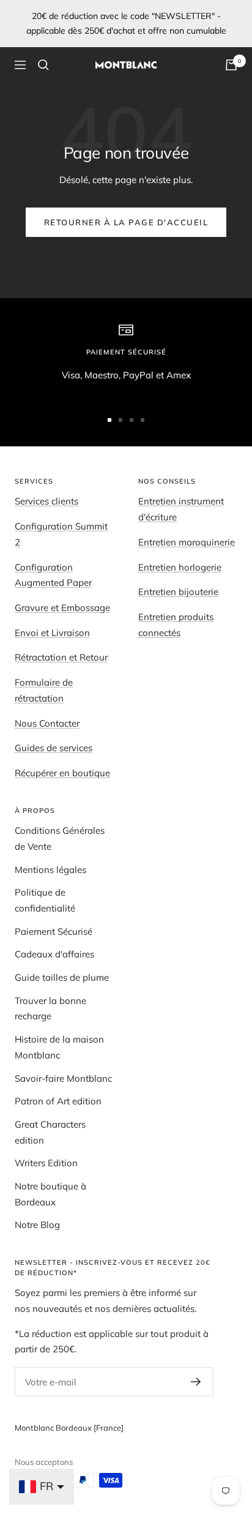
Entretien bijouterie (178, 591)
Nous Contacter (47, 723)
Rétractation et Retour (61, 657)
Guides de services (53, 748)
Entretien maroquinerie (186, 542)
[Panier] (231, 64)
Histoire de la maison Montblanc (59, 1047)
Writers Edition (46, 1163)
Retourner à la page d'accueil (126, 222)
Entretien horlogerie (179, 567)
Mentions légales (50, 869)
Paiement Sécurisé (53, 931)
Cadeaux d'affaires (54, 954)
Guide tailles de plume (62, 977)
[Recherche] (43, 64)
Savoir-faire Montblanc (63, 1078)
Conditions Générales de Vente (60, 838)
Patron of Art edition (58, 1101)
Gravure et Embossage (62, 607)
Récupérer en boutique (62, 773)
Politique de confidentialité (45, 900)
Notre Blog (37, 1224)
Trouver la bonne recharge (50, 1008)
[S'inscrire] (196, 1381)
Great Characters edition (50, 1132)
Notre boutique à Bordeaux (50, 1194)
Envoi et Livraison (52, 633)
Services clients (46, 501)
